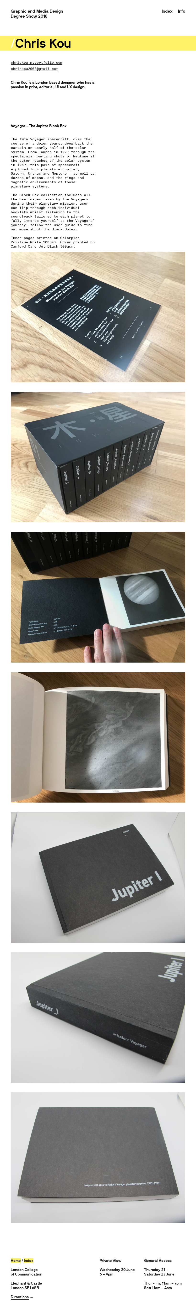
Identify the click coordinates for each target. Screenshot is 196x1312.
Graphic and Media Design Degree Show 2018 (37, 14)
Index (167, 11)
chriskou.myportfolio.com (36, 62)
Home (16, 1260)
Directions (20, 1297)
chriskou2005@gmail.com (34, 68)
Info (181, 11)
